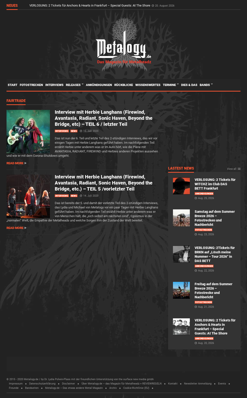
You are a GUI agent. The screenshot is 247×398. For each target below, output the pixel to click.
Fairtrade (16, 101)
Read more (15, 163)
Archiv (113, 388)
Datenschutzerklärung (42, 383)
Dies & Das (189, 85)
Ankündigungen (99, 85)
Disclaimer (68, 383)
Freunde (14, 388)
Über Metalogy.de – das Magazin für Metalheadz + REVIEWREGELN (122, 383)
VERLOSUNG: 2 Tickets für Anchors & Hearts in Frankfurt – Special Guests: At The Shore (90, 5)
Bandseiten (32, 388)
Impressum (16, 383)
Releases (73, 85)
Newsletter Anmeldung (198, 383)
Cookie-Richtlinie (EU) (136, 388)
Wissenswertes (147, 85)
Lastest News (181, 169)
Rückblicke (123, 85)
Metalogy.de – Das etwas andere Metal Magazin (74, 388)
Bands (205, 85)
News (74, 131)
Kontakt (173, 383)
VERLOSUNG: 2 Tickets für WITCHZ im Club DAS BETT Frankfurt (215, 184)
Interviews (54, 85)
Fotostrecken (31, 85)
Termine (170, 85)
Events (222, 383)
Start (12, 85)
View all (231, 169)
